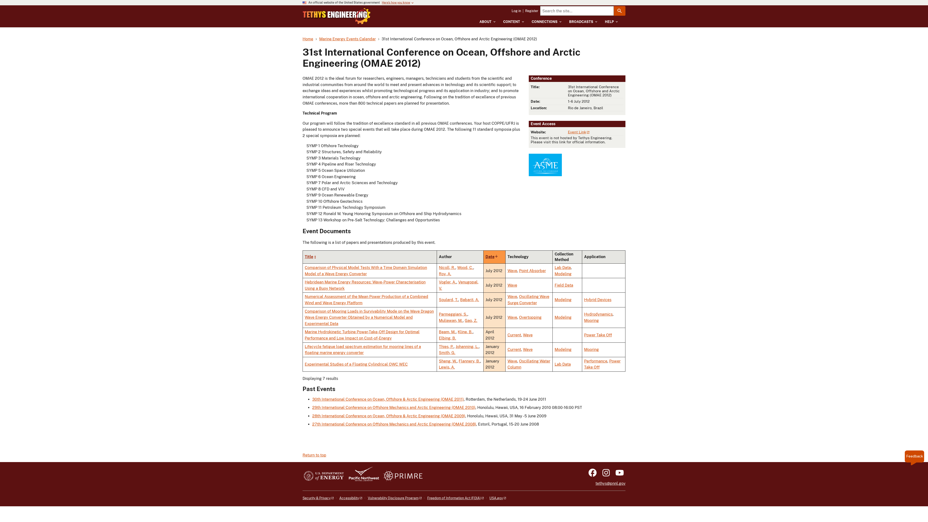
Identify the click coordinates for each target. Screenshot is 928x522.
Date (492, 256)
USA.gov (496, 498)
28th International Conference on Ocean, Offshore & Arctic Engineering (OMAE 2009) (388, 416)
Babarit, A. (469, 299)
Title (309, 256)
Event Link (577, 132)
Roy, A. (445, 274)
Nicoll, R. (447, 267)
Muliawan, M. (451, 320)
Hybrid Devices (597, 299)
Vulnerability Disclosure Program (393, 498)
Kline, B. (465, 332)
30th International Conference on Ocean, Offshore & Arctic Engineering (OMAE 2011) (388, 399)
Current (514, 335)
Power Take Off (598, 335)
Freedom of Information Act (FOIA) (454, 498)
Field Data (564, 285)
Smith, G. (447, 352)
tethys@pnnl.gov (610, 483)
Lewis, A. (447, 367)
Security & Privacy (317, 498)
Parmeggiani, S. (453, 314)
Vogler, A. (447, 282)
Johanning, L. (467, 346)
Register (531, 11)
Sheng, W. (448, 361)
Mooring (591, 320)
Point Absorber (532, 270)
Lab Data (563, 267)
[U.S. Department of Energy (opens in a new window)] (324, 476)
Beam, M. (447, 332)
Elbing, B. (447, 338)
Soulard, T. (448, 299)
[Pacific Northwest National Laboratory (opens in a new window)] (362, 476)
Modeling (563, 274)
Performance (595, 361)
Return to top (314, 455)
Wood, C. (465, 267)
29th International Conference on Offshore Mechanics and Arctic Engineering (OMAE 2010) (393, 407)
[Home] (337, 16)
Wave (512, 270)
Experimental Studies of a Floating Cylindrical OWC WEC (356, 364)
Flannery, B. (469, 361)
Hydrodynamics (598, 314)
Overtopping (530, 317)
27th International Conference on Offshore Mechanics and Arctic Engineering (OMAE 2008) (394, 424)
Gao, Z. (471, 320)
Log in (516, 11)
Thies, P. (446, 346)
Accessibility (349, 498)
